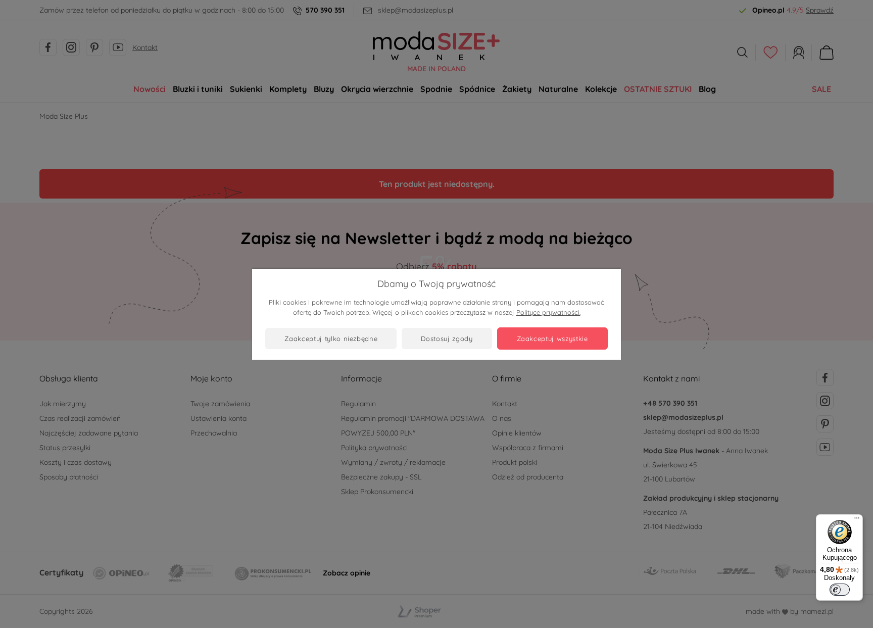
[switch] (840, 590)
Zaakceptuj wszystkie (552, 338)
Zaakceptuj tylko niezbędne (330, 338)
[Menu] (857, 520)
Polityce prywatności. (548, 312)
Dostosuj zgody (446, 338)
